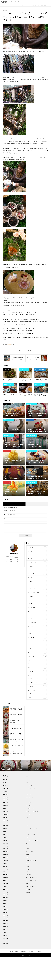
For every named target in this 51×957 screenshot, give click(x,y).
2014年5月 (5, 920)
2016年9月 (5, 840)
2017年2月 (5, 825)
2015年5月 (5, 886)
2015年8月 (5, 877)
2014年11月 (5, 903)
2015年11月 (5, 869)
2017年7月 (5, 811)
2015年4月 (5, 889)
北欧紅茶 (28, 854)
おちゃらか (7, 369)
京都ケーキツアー (30, 851)
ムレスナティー (29, 837)
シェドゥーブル (29, 799)
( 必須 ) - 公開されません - (10, 514)
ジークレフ (28, 802)
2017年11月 (5, 808)
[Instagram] (17, 564)
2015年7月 (5, 880)
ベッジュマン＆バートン (31, 828)
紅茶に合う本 (30, 419)
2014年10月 (5, 906)
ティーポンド (29, 814)
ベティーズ (28, 831)
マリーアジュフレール (31, 834)
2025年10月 (5, 782)
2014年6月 (5, 918)
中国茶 (27, 848)
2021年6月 (5, 794)
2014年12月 (5, 900)
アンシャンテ (29, 794)
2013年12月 (5, 935)
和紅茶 (27, 857)
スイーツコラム (7, 451)
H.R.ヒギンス (29, 776)
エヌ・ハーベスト (30, 797)
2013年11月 (5, 938)
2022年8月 (5, 791)
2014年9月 (5, 909)
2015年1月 (5, 897)
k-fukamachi (14, 554)
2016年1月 (5, 863)
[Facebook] (12, 564)
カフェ (33, 337)
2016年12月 (5, 831)
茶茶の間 (28, 889)
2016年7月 (5, 846)
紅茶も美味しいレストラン (32, 877)
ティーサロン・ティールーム (40, 369)
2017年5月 (5, 817)
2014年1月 (5, 932)
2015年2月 (5, 894)
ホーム (11, 951)
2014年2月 (5, 929)
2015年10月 (5, 871)
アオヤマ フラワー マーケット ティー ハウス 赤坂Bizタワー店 (17, 337)
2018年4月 (5, 802)
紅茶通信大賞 (29, 883)
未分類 (22, 384)
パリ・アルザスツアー (31, 823)
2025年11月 (5, 779)
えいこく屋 (28, 779)
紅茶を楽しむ (23, 951)
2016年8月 (5, 843)
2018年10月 (5, 797)
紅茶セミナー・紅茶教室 (31, 880)
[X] (15, 564)
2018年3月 (5, 805)
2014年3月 (5, 926)
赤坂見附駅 (42, 337)
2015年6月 (5, 883)
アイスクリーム (7, 466)
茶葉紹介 (28, 892)
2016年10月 (5, 837)
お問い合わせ (38, 951)
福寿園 (7, 404)
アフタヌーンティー (30, 788)
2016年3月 (5, 857)
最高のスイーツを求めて (24, 369)
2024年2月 (5, 785)
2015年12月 (5, 866)
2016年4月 (5, 854)
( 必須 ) (9, 510)
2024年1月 (5, 788)
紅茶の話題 (28, 874)
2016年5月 (5, 851)
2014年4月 (5, 923)
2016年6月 (5, 848)
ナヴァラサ (28, 820)
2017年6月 (5, 814)
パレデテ (28, 825)
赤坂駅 (37, 337)
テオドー (28, 817)
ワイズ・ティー (29, 846)
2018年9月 (5, 799)
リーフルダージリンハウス (32, 840)
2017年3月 (5, 823)
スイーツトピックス (30, 808)
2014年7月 (5, 915)
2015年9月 (5, 874)
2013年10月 (5, 941)
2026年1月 (5, 776)
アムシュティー (29, 791)
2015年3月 (5, 892)
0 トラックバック (36, 503)
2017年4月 (5, 820)
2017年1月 (5, 828)
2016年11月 (5, 834)
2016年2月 (5, 860)
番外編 (30, 466)
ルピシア (28, 843)
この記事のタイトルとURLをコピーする (25, 350)
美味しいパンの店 (30, 886)
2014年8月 (5, 912)
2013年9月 (5, 943)
